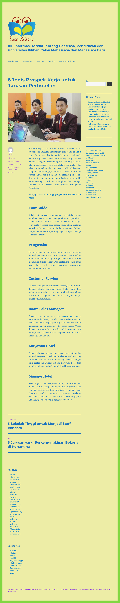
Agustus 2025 (15, 490)
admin (10, 155)
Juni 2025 (13, 495)
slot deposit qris (92, 173)
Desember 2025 (15, 482)
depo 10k (89, 178)
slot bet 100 (90, 158)
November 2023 (15, 534)
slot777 (89, 180)
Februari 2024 (15, 529)
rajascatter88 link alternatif (96, 155)
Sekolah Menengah (17, 563)
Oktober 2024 (15, 509)
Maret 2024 (14, 527)
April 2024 (13, 524)
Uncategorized (15, 568)
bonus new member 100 (95, 151)
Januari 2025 (14, 502)
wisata (12, 573)
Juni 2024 (13, 519)
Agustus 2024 (15, 514)
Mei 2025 (13, 497)
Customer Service (14, 165)
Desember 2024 (15, 504)
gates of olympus (92, 163)
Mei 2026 (13, 475)
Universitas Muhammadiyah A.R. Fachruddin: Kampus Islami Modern (100, 119)
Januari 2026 (14, 480)
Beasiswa (40, 61)
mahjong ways (91, 168)
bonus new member (93, 190)
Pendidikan (13, 61)
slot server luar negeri (69, 316)
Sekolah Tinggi (13, 161)
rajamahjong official (93, 197)
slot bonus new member (95, 170)
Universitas (27, 61)
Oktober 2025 (15, 487)
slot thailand (91, 160)
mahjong (89, 183)
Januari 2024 (14, 531)
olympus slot (91, 195)
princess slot (91, 192)
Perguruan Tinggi (67, 61)
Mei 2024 (13, 522)
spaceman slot (91, 175)
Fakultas (51, 61)
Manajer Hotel (13, 167)
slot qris (89, 165)
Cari (87, 81)
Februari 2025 (15, 499)
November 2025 (15, 485)
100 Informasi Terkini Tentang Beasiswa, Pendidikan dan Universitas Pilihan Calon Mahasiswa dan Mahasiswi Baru (56, 48)
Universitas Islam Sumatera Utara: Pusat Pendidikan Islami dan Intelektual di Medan (99, 126)
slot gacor (90, 185)
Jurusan (12, 556)
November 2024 (15, 507)
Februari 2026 (15, 477)
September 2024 (16, 512)
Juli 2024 (13, 517)
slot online (90, 188)
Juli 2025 (13, 492)
